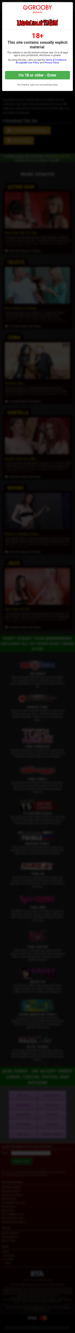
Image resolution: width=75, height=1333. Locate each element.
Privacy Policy (51, 62)
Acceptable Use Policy (27, 62)
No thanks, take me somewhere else (38, 84)
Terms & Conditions (56, 60)
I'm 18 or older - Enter (38, 75)
